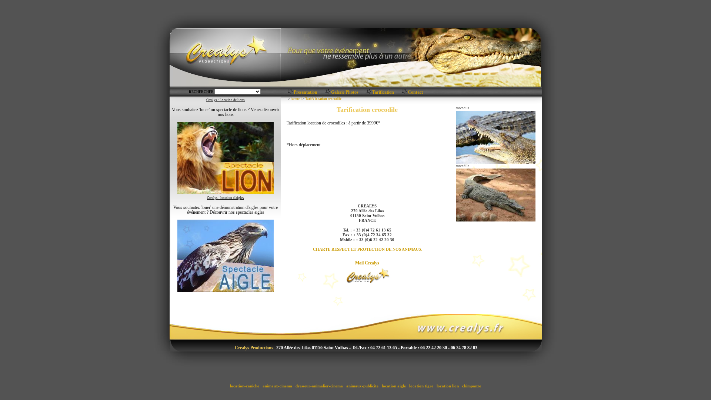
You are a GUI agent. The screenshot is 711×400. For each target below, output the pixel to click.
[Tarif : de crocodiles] (369, 92)
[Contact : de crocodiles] (404, 92)
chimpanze (471, 386)
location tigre (421, 386)
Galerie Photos (344, 92)
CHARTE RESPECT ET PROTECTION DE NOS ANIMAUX (367, 249)
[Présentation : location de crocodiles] (290, 92)
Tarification (383, 92)
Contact (415, 92)
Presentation (305, 92)
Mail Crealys (367, 263)
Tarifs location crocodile (323, 99)
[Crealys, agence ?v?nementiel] (367, 275)
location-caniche (244, 386)
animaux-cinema (277, 386)
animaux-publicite (362, 386)
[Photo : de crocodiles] (328, 92)
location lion (447, 386)
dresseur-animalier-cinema (319, 386)
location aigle (394, 386)
